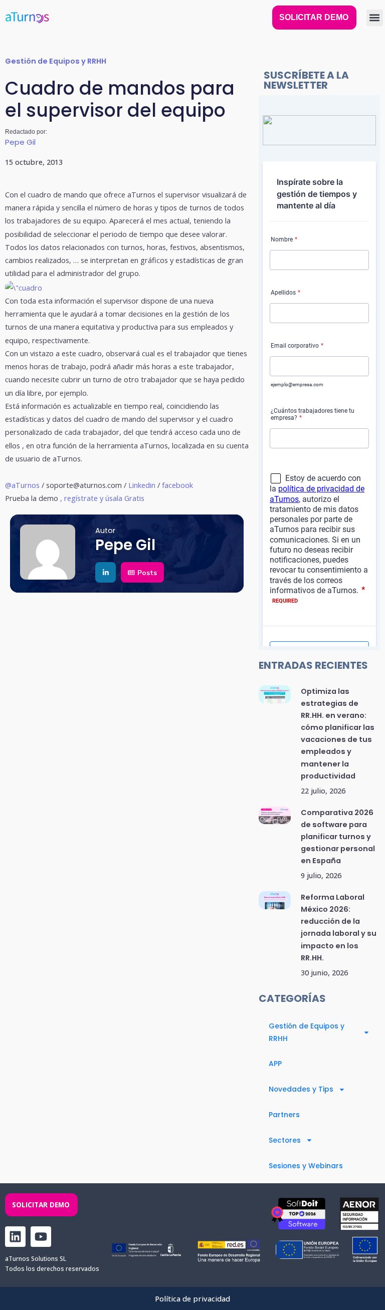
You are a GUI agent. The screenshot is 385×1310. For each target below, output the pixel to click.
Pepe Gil (20, 142)
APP (275, 1064)
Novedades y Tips (301, 1089)
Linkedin (141, 485)
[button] (374, 18)
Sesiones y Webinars (306, 1166)
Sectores (285, 1140)
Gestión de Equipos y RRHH (55, 61)
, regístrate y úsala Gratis (102, 498)
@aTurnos (22, 485)
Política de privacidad (192, 1298)
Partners (284, 1115)
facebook (176, 485)
